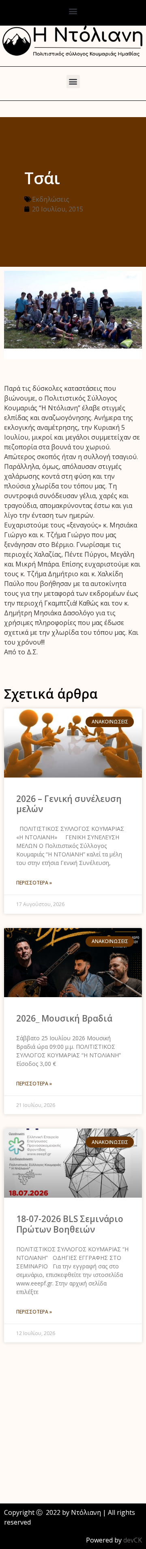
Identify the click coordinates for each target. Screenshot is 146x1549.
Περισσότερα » (34, 882)
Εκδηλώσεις (50, 199)
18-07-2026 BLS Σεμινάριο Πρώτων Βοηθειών (69, 1224)
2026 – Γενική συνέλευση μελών (69, 804)
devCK (132, 1540)
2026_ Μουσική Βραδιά (64, 1018)
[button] (73, 10)
